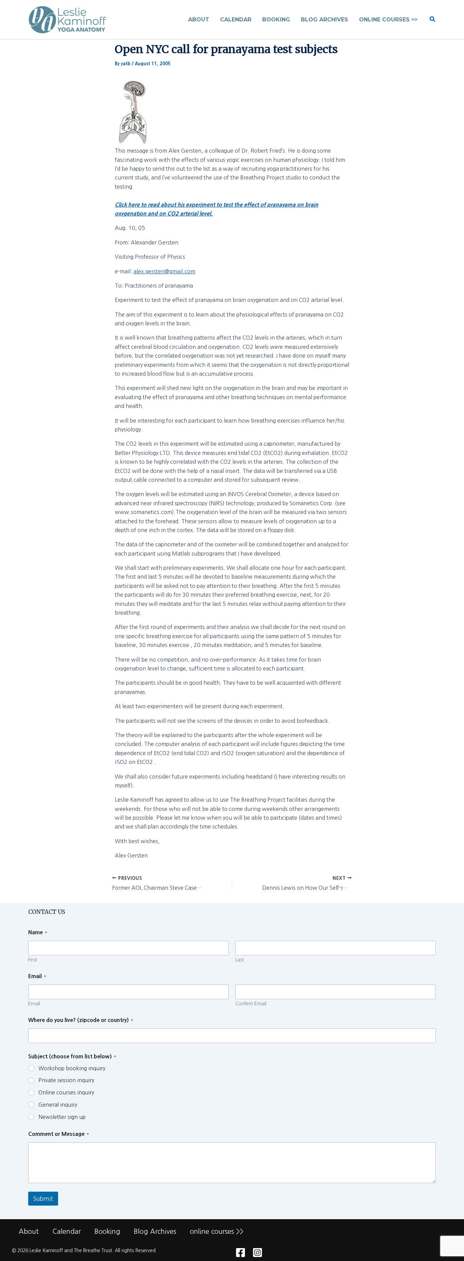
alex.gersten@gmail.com (164, 271)
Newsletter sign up (62, 1117)
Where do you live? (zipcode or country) (80, 1020)
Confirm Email (250, 1003)
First (32, 959)
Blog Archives (155, 1231)
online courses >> (217, 1231)
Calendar (66, 1231)
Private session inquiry (66, 1080)
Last (239, 959)
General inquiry (57, 1104)
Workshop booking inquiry (71, 1068)
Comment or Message (58, 1134)
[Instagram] (257, 1252)
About (29, 1231)
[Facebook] (240, 1252)
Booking (107, 1231)
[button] (433, 19)
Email (34, 1003)
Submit (43, 1199)
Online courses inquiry (66, 1092)
